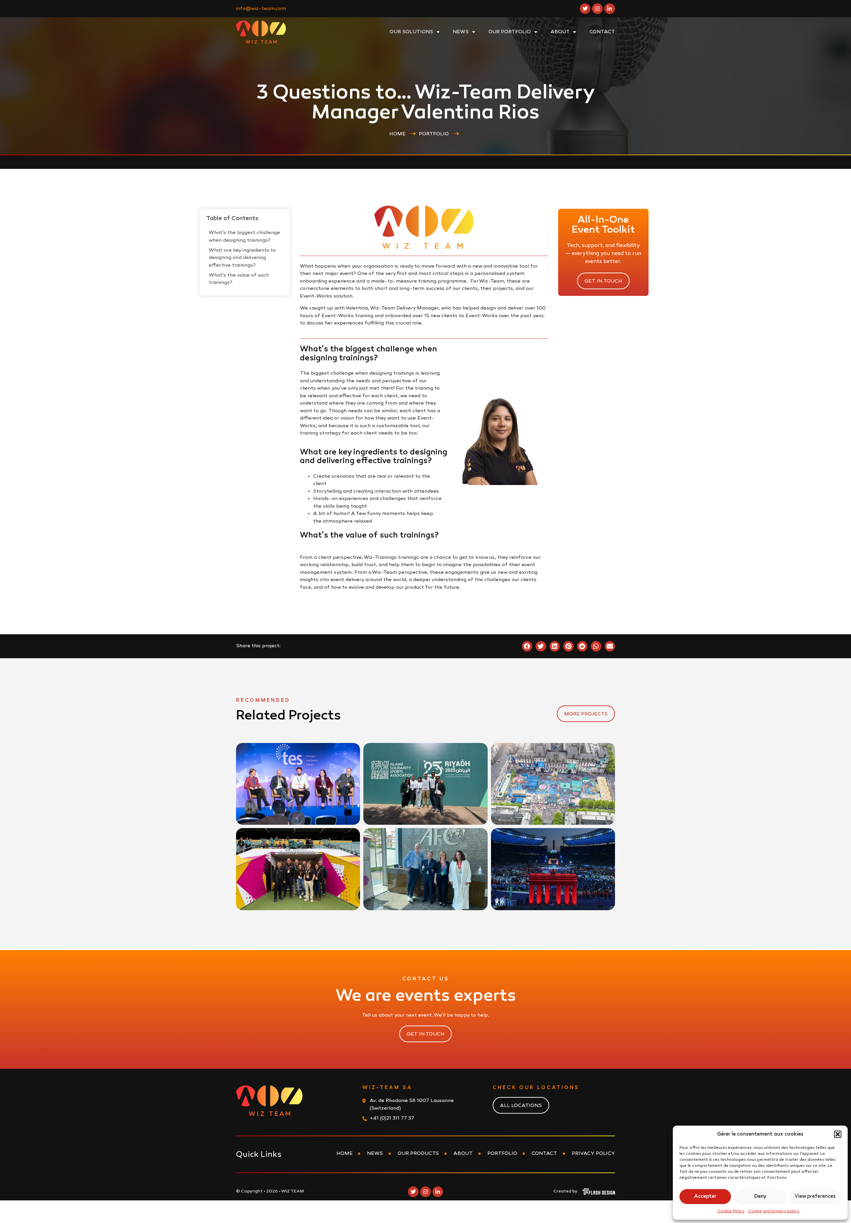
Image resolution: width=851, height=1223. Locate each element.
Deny (760, 1196)
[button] (837, 1134)
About (560, 32)
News (461, 32)
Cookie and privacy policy (773, 1211)
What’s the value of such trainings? (239, 279)
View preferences (815, 1196)
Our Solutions (411, 32)
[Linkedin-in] (609, 8)
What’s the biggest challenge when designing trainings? (244, 236)
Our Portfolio (509, 32)
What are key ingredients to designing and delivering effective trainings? (242, 257)
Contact (602, 32)
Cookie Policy (731, 1211)
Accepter (705, 1196)
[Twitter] (585, 8)
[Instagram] (597, 8)
